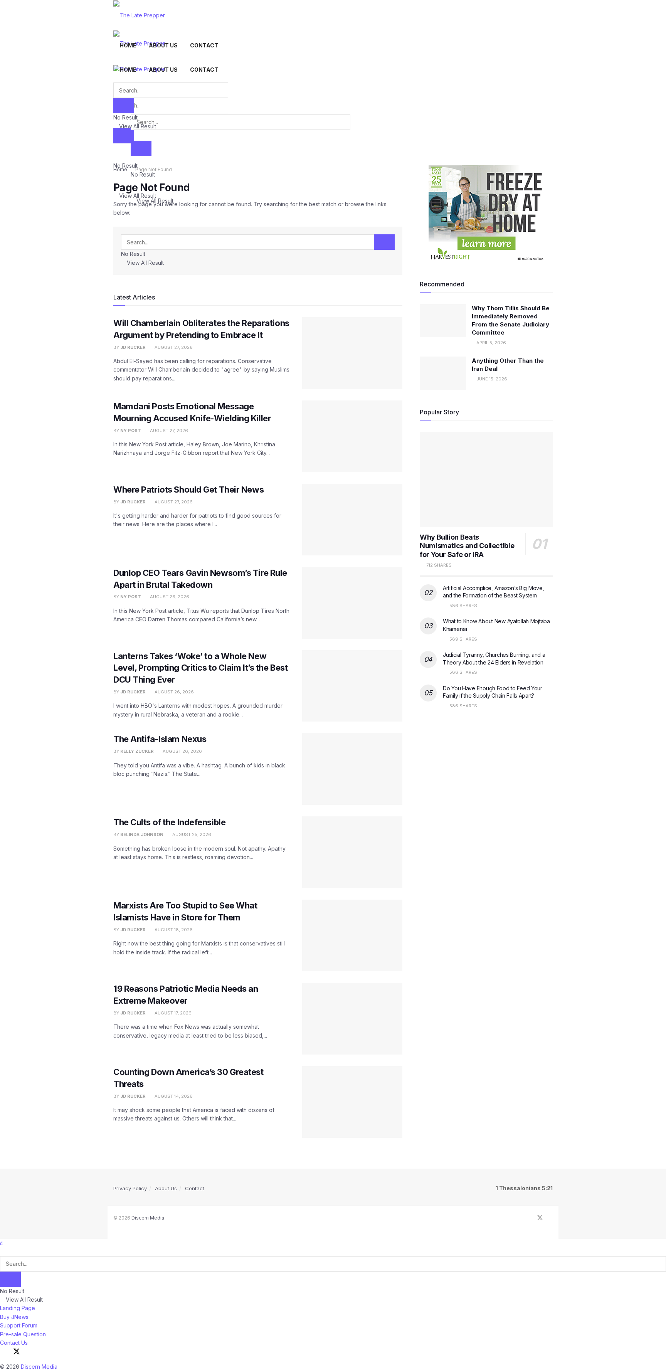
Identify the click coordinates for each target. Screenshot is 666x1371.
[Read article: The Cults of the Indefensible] (352, 852)
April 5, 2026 (490, 342)
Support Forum (18, 1325)
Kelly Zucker (137, 751)
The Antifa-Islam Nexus (159, 739)
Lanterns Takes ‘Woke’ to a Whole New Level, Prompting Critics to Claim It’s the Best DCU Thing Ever (200, 668)
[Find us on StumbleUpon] (550, 1218)
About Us (163, 45)
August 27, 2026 (173, 347)
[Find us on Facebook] (529, 1218)
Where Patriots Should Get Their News (188, 489)
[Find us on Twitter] (540, 1218)
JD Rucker (133, 347)
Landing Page (17, 1308)
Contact (204, 45)
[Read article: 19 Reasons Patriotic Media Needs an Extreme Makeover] (352, 1019)
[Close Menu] (1, 1243)
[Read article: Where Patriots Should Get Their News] (352, 519)
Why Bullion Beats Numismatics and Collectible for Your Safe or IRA (467, 545)
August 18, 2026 (173, 929)
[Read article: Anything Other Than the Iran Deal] (443, 373)
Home (127, 45)
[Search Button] (123, 135)
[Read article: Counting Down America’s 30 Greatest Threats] (352, 1102)
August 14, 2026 (173, 1096)
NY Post (130, 430)
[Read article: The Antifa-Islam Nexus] (352, 769)
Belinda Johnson (141, 834)
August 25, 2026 (191, 834)
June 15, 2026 (491, 379)
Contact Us (14, 1342)
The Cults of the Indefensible (169, 822)
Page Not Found (153, 169)
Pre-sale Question (23, 1334)
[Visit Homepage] (139, 15)
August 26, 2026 (169, 596)
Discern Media (147, 1218)
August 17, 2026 (172, 1013)
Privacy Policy (130, 1188)
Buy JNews (14, 1317)
